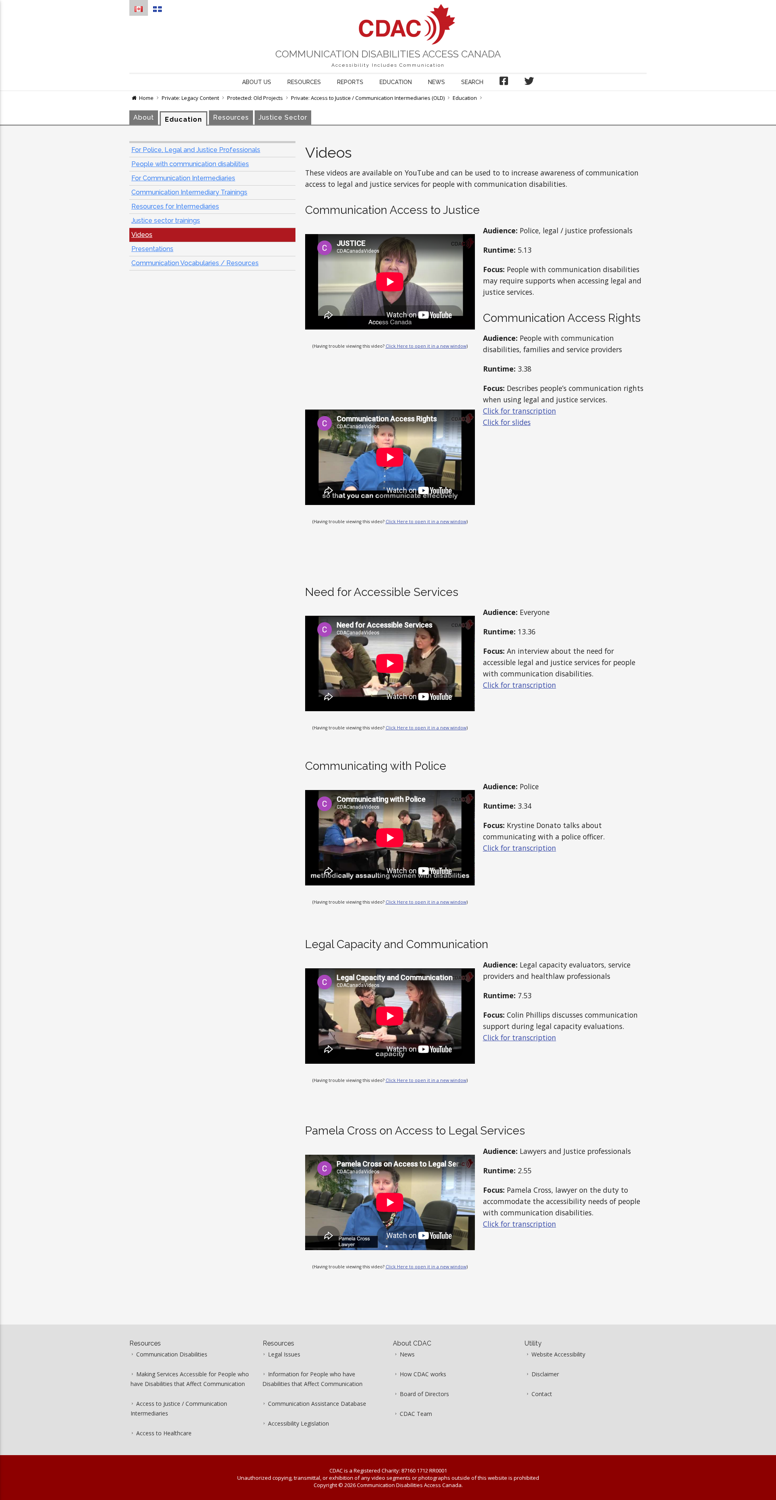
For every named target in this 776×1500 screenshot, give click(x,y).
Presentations (152, 249)
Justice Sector (283, 117)
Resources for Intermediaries (175, 206)
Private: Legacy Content (190, 97)
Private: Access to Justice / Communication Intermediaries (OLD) (368, 97)
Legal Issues (284, 1354)
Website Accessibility (558, 1354)
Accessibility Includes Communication (388, 65)
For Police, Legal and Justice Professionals (195, 150)
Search (472, 82)
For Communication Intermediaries (183, 178)
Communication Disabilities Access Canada (388, 54)
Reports (350, 82)
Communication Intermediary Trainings (189, 192)
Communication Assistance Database (317, 1403)
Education (396, 82)
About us (256, 82)
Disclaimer (545, 1374)
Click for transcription (519, 411)
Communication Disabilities (171, 1354)
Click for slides (507, 422)
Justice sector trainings (165, 220)
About (143, 117)
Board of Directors (424, 1394)
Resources (304, 82)
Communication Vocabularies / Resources (195, 263)
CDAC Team (416, 1414)
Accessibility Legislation (298, 1423)
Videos (141, 235)
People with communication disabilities (190, 164)
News (436, 82)
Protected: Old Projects (255, 97)
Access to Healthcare (164, 1433)
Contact (541, 1394)
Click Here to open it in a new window (426, 346)
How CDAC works (423, 1374)
